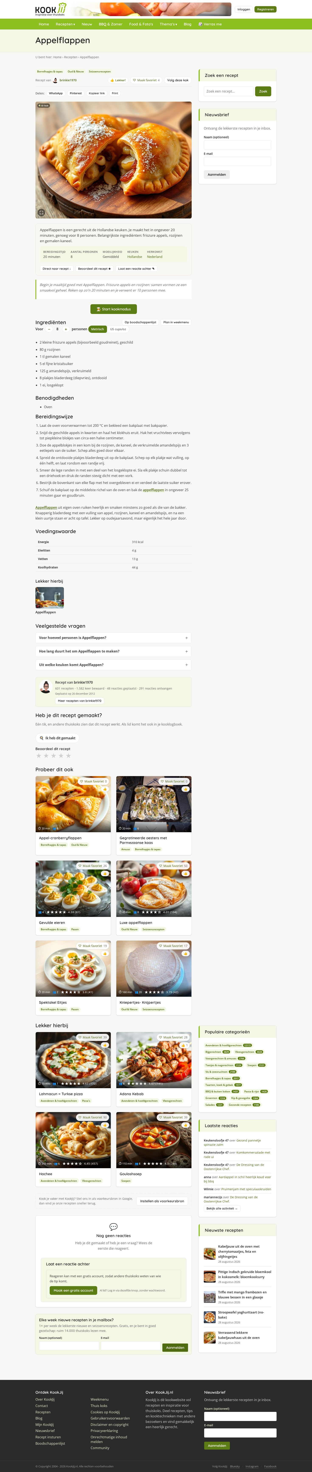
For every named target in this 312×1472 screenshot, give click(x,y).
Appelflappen (46, 507)
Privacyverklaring (104, 1431)
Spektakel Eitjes (53, 1002)
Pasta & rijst (255, 1091)
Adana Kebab (132, 1094)
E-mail (105, 1338)
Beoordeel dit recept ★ (94, 269)
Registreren (265, 9)
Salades (213, 1105)
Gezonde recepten (244, 1105)
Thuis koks (99, 1406)
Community (100, 1448)
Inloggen (244, 9)
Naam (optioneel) (50, 1338)
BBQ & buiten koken (221, 1091)
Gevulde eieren (52, 922)
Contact (41, 1406)
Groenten (215, 1098)
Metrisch (97, 329)
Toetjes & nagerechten (223, 1065)
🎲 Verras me (210, 24)
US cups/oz (118, 329)
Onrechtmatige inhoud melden (109, 1439)
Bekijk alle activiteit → (222, 1208)
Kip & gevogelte (244, 1098)
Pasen (75, 929)
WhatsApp (56, 93)
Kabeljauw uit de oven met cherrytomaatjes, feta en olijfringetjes (239, 1251)
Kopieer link (97, 93)
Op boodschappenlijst (140, 322)
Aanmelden (175, 1347)
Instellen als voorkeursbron (162, 1201)
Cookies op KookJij (105, 1412)
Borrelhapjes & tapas (50, 71)
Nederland (154, 256)
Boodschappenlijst (50, 1443)
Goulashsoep (131, 1174)
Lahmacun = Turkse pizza (61, 1094)
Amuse (125, 849)
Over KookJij (45, 1399)
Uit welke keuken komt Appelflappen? (71, 664)
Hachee (45, 1174)
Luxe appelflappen (136, 922)
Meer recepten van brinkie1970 (79, 701)
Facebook (270, 1466)
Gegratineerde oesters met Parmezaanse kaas (143, 840)
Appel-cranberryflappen (60, 838)
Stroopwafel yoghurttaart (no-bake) (241, 1314)
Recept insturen (48, 1437)
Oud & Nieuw (76, 71)
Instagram (252, 1466)
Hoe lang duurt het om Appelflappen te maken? (79, 651)
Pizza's (86, 1101)
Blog (187, 24)
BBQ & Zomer (110, 24)
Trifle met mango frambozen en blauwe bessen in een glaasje (242, 1294)
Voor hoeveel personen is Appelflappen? (72, 637)
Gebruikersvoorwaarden (110, 1418)
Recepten (64, 24)
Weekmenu (100, 1399)
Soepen (126, 1181)
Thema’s (167, 24)
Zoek (263, 91)
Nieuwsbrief (45, 1431)
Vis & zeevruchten (220, 1072)
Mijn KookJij (44, 1424)
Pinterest (76, 93)
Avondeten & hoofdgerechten (59, 1101)
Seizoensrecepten (100, 71)
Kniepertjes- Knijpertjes (140, 1002)
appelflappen (153, 490)
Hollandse (134, 256)
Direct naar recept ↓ (57, 269)
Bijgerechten (217, 1052)
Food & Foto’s (141, 24)
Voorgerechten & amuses (224, 1058)
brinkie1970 (83, 682)
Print (115, 93)
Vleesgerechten (172, 1101)
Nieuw (87, 24)
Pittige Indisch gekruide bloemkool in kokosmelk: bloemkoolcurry (244, 1274)
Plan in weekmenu (176, 322)
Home (44, 24)
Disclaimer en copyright (110, 1424)
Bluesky (235, 1466)
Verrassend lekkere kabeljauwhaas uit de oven (239, 1335)
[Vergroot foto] (41, 212)
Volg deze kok (177, 80)
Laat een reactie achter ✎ (136, 269)
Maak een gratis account (73, 1290)
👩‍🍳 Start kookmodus (114, 309)
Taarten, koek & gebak (223, 1085)
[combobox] (228, 91)
